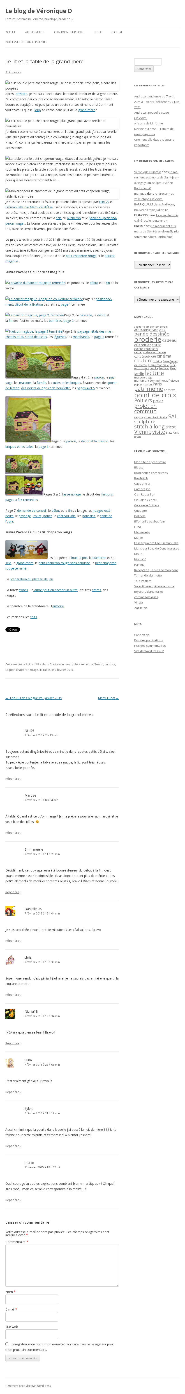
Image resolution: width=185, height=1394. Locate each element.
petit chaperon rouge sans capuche (64, 563)
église (137, 436)
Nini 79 (104, 202)
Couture (55, 664)
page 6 (44, 446)
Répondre (12, 779)
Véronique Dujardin (147, 172)
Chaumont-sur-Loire (69, 32)
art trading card (146, 329)
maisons (25, 383)
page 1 (66, 304)
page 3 (99, 337)
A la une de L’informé (148, 123)
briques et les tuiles (19, 446)
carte (156, 344)
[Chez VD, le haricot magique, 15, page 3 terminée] (33, 331)
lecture (154, 373)
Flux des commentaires (150, 646)
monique (140, 193)
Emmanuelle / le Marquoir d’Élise (29, 207)
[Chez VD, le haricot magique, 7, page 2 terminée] (34, 315)
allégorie (139, 326)
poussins (88, 516)
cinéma (164, 356)
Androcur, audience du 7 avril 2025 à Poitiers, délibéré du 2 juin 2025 (156, 101)
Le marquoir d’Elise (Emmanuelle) (156, 543)
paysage (86, 315)
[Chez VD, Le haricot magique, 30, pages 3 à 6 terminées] (24, 494)
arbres (96, 590)
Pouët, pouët (42, 516)
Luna (137, 527)
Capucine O (142, 484)
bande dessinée (151, 334)
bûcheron (74, 218)
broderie (147, 339)
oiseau (174, 381)
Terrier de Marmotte (148, 575)
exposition (141, 368)
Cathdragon (142, 489)
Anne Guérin (94, 664)
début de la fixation (29, 304)
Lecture (117, 32)
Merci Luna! (108, 698)
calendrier (142, 344)
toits (33, 617)
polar (158, 400)
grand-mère (86, 110)
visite (158, 431)
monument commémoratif (151, 380)
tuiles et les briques (67, 383)
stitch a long (149, 426)
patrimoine (148, 388)
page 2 (69, 320)
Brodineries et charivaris (151, 473)
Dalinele (140, 516)
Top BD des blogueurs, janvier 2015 (33, 698)
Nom (10, 1292)
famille (154, 368)
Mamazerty (142, 532)
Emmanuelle (34, 849)
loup (38, 110)
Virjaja (138, 602)
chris (28, 957)
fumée (41, 383)
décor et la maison (95, 441)
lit (40, 670)
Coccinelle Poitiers (146, 505)
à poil (83, 557)
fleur (173, 368)
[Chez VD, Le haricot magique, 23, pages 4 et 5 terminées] (38, 377)
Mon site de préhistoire (150, 462)
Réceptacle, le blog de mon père (156, 570)
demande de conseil (31, 510)
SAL (172, 416)
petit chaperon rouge (81, 256)
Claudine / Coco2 (145, 500)
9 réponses (13, 72)
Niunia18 (31, 1011)
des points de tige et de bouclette (45, 388)
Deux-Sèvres (170, 361)
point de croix (155, 394)
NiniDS (30, 730)
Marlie (138, 538)
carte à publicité (145, 356)
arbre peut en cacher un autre (55, 590)
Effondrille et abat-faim (150, 521)
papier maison (143, 384)
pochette (169, 390)
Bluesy (138, 467)
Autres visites (34, 32)
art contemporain (157, 326)
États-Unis (172, 432)
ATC (162, 329)
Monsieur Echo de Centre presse (156, 548)
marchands (81, 337)
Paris (157, 384)
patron (99, 377)
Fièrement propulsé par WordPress (28, 1386)
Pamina (139, 565)
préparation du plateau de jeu (31, 579)
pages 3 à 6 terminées (21, 500)
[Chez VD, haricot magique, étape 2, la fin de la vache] (35, 283)
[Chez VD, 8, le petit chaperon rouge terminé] (26, 557)
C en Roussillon (144, 494)
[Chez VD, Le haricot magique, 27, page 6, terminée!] (28, 441)
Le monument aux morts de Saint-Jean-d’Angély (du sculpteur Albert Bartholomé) (156, 231)
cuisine (157, 361)
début (94, 283)
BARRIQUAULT (143, 204)
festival (164, 368)
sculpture (144, 421)
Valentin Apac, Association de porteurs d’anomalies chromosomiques (154, 591)
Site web (11, 1326)
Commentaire (16, 1242)
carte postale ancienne (150, 352)
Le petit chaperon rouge (21, 670)
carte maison (146, 348)
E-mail (11, 1309)
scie (59, 218)
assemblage (72, 494)
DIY (173, 364)
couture (110, 664)
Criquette (140, 511)
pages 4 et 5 (86, 388)
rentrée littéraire (156, 417)
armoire (21, 94)
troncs (23, 590)
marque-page (143, 377)
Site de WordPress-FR (149, 651)
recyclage (140, 417)
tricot (170, 427)
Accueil (10, 32)
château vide (66, 516)
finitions (107, 494)
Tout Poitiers (142, 581)
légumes (60, 337)
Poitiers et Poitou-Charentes (26, 42)
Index (98, 32)
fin (108, 283)
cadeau (169, 340)
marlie (29, 1162)
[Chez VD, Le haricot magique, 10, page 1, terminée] (44, 299)
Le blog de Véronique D (38, 11)
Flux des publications (148, 640)
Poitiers (143, 400)
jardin (139, 373)
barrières (55, 320)
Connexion (141, 635)
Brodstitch (141, 478)
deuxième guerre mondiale (151, 365)
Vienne (142, 431)
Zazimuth (140, 608)
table (46, 670)
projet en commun (145, 408)
